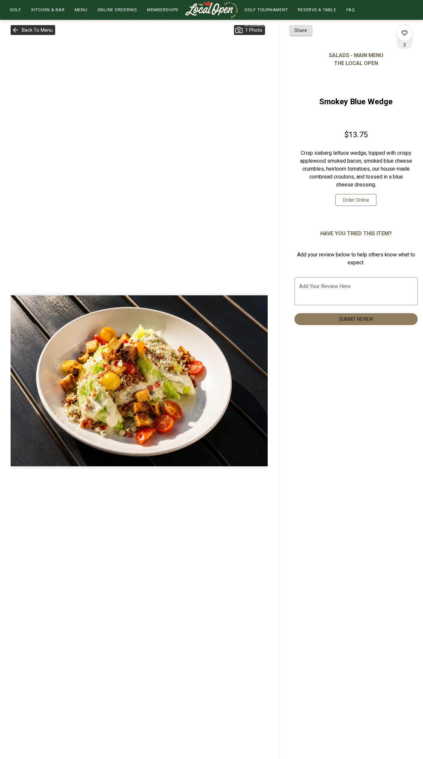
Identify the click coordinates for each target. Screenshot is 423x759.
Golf (15, 9)
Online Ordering (117, 9)
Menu (81, 9)
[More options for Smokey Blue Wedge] (404, 33)
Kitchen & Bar (48, 9)
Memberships (162, 9)
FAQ (350, 9)
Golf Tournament (266, 9)
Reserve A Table (317, 9)
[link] (355, 200)
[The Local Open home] (211, 10)
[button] (270, 25)
